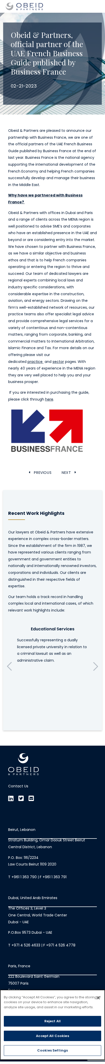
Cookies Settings (52, 1050)
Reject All (52, 1021)
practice (36, 361)
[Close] (98, 997)
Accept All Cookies (52, 1035)
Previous (9, 666)
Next (95, 666)
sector (58, 361)
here (49, 399)
